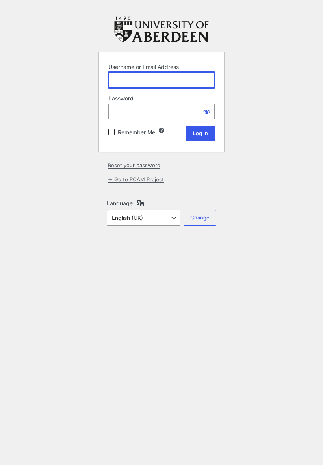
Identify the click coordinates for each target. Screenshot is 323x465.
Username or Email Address (143, 66)
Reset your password (134, 165)
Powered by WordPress (161, 29)
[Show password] (207, 111)
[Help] (161, 130)
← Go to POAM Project (136, 179)
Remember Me (136, 132)
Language (120, 203)
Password (121, 98)
